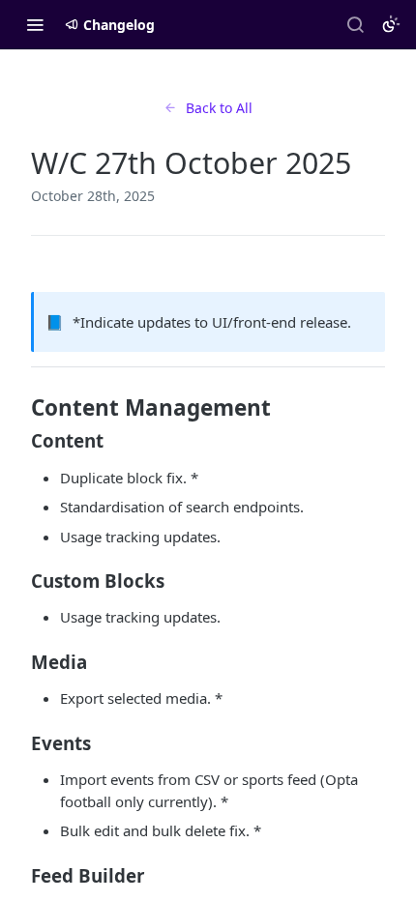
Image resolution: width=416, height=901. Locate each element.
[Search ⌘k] (355, 24)
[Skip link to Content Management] (18, 408)
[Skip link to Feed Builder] (18, 875)
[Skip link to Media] (18, 662)
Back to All (219, 108)
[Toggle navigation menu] (34, 24)
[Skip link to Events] (18, 742)
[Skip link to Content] (18, 440)
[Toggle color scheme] (390, 24)
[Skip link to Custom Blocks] (18, 581)
